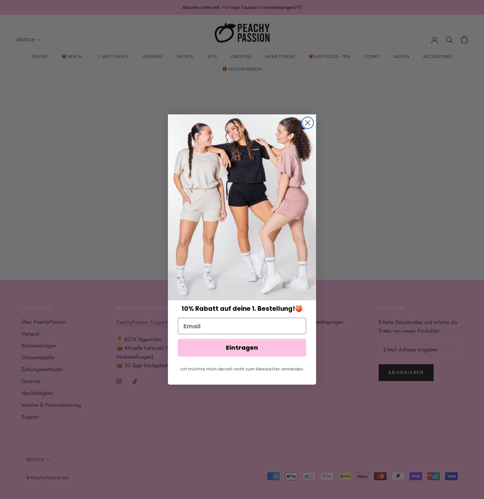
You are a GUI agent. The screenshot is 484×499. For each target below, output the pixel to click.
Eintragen (242, 347)
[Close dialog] (307, 123)
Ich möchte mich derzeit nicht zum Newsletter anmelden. (242, 369)
